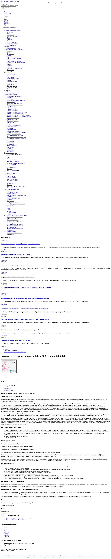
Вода (8, 33)
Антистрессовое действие (14, 103)
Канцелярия (10, 234)
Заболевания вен (11, 107)
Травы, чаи (7, 208)
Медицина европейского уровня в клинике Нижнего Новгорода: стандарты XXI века (26, 287)
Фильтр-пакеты (11, 212)
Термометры (10, 150)
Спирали (9, 169)
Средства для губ (12, 81)
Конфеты (9, 39)
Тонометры (10, 151)
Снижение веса (11, 45)
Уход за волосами (12, 89)
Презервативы (11, 167)
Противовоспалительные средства (16, 137)
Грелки (9, 55)
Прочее (9, 67)
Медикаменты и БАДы (10, 94)
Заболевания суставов (13, 118)
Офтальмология (11, 129)
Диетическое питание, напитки (12, 30)
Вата (8, 157)
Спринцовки (10, 70)
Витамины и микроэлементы (15, 105)
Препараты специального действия (17, 132)
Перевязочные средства (10, 153)
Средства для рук (12, 86)
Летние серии (8, 90)
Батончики (10, 32)
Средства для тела (12, 87)
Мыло (8, 182)
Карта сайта (7, 24)
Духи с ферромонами (13, 78)
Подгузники (10, 201)
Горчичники (10, 54)
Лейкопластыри (11, 158)
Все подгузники (14, 202)
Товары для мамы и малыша (12, 189)
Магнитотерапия (11, 145)
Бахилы (9, 52)
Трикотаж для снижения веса (15, 225)
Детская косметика (12, 192)
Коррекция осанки (12, 218)
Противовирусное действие (15, 135)
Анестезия (10, 99)
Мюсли (9, 40)
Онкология (10, 128)
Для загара (10, 91)
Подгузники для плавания (17, 204)
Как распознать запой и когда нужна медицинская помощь (18, 277)
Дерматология (11, 106)
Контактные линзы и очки (14, 61)
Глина (8, 75)
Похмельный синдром (13, 131)
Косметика (7, 73)
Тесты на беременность (13, 170)
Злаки (8, 38)
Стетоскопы (10, 148)
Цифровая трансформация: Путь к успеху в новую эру (17, 254)
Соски (9, 206)
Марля (9, 160)
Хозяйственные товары (10, 231)
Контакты (6, 23)
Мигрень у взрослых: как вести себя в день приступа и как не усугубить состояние (25, 319)
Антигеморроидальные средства (16, 100)
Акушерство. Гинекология (14, 96)
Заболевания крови (12, 110)
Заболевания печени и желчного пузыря (18, 115)
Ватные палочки (11, 177)
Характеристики (8, 390)
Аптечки (9, 51)
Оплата (6, 22)
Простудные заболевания (14, 134)
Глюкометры (10, 142)
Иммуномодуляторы (12, 121)
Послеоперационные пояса (14, 221)
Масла (9, 80)
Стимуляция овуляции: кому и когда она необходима (16, 265)
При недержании (12, 222)
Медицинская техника (10, 139)
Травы (9, 211)
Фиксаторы (10, 230)
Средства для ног (12, 84)
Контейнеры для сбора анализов (16, 62)
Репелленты (10, 93)
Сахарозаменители (12, 43)
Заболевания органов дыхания (15, 113)
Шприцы (9, 71)
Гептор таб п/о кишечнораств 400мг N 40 (15, 519)
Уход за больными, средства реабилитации (16, 215)
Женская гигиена (12, 180)
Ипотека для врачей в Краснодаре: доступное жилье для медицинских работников (25, 298)
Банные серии (11, 74)
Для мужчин (10, 77)
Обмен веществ (11, 126)
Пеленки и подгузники (13, 48)
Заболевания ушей (12, 119)
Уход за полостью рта (13, 188)
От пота (9, 185)
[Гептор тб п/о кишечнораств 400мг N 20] (9, 372)
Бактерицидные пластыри (14, 154)
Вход (5, 12)
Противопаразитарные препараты (16, 138)
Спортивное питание (10, 173)
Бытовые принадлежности (14, 233)
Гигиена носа (11, 141)
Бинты (9, 156)
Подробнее (4, 250)
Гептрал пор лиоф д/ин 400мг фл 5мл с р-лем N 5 (17, 518)
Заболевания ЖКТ (12, 109)
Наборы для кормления (13, 198)
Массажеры (10, 147)
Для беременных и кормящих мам (16, 195)
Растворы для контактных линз (15, 186)
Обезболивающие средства (14, 125)
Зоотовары (7, 46)
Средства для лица (12, 83)
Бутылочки (10, 190)
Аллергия (10, 97)
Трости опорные (11, 227)
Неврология (10, 123)
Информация (7, 388)
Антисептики (11, 102)
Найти (2, 9)
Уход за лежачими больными (15, 228)
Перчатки (10, 65)
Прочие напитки (11, 42)
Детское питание (11, 193)
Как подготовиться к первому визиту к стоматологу (16, 340)
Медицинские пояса (12, 220)
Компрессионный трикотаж (15, 217)
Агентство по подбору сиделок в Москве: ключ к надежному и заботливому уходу (24, 308)
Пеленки (9, 199)
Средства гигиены (9, 174)
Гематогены (10, 35)
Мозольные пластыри (13, 161)
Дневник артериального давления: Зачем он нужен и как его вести (20, 244)
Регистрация (7, 13)
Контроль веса (11, 122)
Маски (9, 64)
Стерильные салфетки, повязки (16, 163)
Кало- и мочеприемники (14, 58)
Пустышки (10, 205)
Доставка (6, 20)
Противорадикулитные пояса (15, 224)
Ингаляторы (10, 144)
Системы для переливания (14, 68)
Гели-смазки (10, 166)
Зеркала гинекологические (14, 57)
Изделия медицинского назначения (13, 49)
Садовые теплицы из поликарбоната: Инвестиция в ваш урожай (20, 329)
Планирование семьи (10, 164)
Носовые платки (11, 183)
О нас (5, 17)
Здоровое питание (12, 36)
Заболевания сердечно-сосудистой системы (19, 116)
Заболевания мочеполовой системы (17, 112)
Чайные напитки (11, 214)
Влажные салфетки (12, 179)
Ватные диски (11, 176)
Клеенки (9, 59)
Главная (6, 16)
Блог (5, 19)
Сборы (9, 209)
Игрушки (9, 196)
